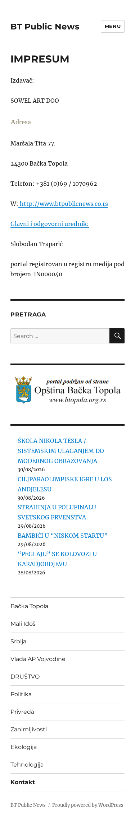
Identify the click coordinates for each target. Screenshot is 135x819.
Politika (21, 694)
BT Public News (44, 27)
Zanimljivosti (28, 729)
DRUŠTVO (25, 676)
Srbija (18, 641)
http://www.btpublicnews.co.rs (63, 203)
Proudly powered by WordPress (87, 805)
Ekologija (23, 747)
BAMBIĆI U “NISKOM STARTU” (63, 535)
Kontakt (22, 782)
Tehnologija (27, 764)
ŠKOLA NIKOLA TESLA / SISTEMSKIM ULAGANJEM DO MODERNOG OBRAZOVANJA (61, 450)
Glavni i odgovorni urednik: (49, 223)
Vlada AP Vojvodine (38, 659)
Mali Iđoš (23, 623)
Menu (113, 26)
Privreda (22, 711)
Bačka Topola (29, 606)
